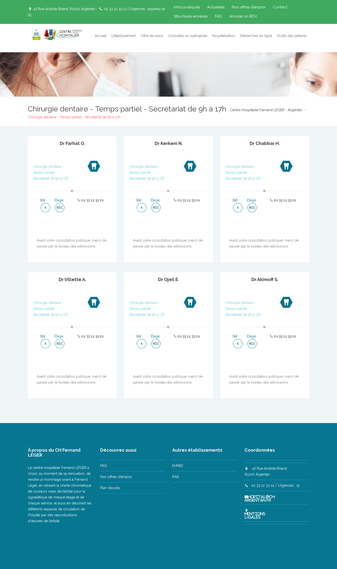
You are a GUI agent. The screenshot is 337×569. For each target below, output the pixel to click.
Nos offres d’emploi (248, 7)
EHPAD (177, 466)
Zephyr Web (217, 559)
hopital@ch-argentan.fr (260, 498)
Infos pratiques (187, 7)
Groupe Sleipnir (190, 559)
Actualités (216, 7)
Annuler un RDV (243, 16)
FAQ (218, 16)
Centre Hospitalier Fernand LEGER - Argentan (266, 110)
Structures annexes (190, 16)
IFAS (175, 477)
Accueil (101, 36)
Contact (280, 7)
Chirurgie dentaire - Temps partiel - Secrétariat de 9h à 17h (50, 172)
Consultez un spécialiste (187, 36)
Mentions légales (254, 515)
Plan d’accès (110, 488)
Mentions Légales (245, 559)
